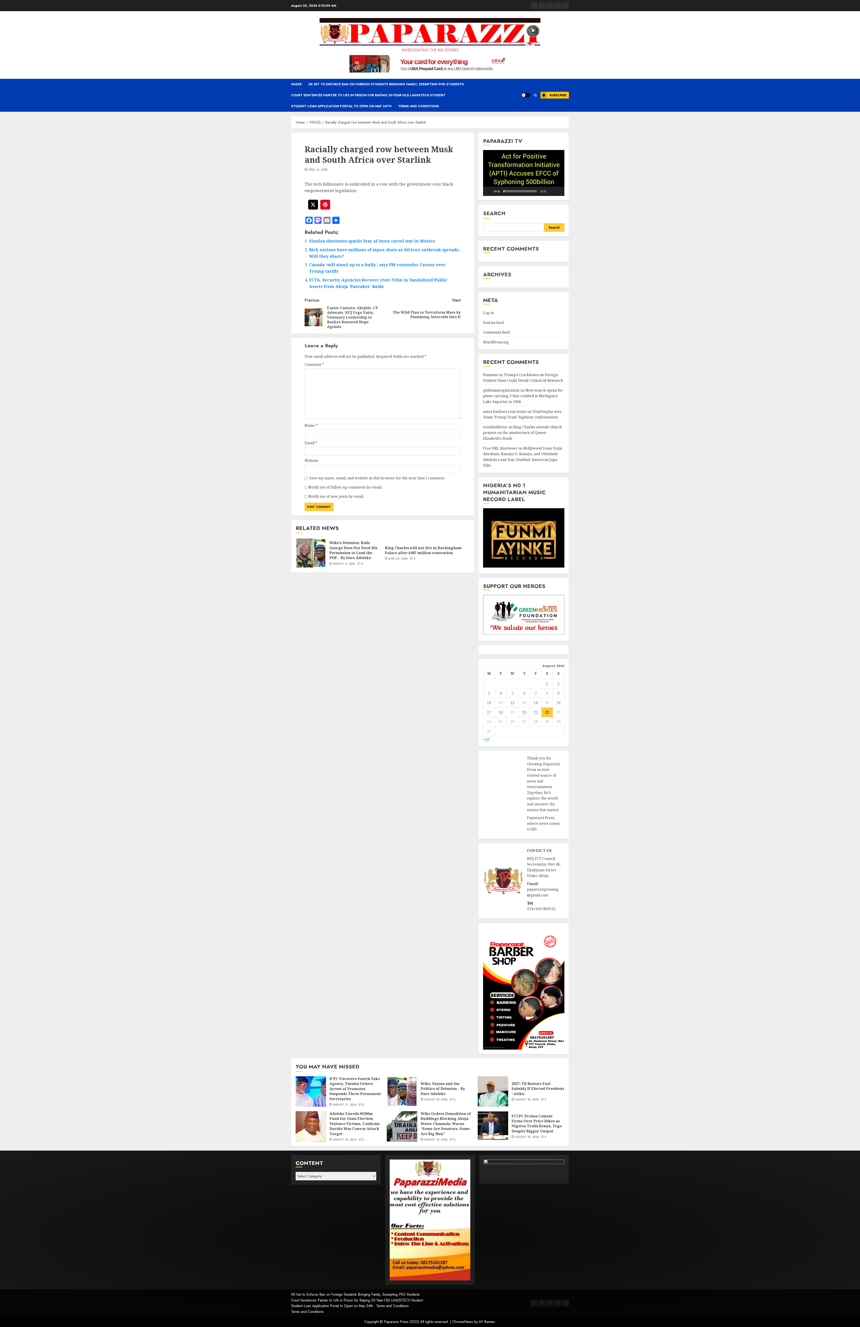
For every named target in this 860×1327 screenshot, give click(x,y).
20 (524, 712)
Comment (314, 364)
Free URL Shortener (500, 448)
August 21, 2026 (345, 1105)
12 (512, 702)
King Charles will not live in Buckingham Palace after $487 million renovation (423, 550)
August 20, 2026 (436, 1100)
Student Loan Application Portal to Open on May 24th (341, 106)
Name (311, 425)
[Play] (489, 191)
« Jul (486, 739)
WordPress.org (496, 342)
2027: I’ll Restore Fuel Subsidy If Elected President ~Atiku (538, 1088)
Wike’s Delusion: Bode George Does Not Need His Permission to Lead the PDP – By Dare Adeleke (353, 550)
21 (536, 712)
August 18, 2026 (436, 1140)
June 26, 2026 (398, 559)
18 (501, 712)
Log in (488, 312)
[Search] (535, 95)
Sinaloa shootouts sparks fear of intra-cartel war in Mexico (372, 241)
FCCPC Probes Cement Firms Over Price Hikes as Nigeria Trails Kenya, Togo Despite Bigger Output (537, 1124)
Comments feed (496, 332)
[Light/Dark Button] (525, 95)
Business (490, 374)
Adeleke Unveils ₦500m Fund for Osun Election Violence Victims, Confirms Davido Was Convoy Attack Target (354, 1123)
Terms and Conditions (418, 106)
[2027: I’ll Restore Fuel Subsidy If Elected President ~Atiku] (493, 1091)
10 (489, 702)
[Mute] (551, 191)
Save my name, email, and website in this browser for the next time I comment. (377, 478)
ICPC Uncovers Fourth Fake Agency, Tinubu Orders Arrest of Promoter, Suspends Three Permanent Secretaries (355, 1088)
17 (489, 712)
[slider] (520, 191)
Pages (296, 84)
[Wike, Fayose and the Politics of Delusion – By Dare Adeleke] (402, 1091)
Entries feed (493, 322)
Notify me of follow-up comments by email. (345, 487)
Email (311, 442)
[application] (523, 173)
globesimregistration (501, 390)
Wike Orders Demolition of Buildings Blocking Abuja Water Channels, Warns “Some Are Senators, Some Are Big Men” (446, 1123)
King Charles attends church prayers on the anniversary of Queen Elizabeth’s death (522, 432)
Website (311, 460)
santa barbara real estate (504, 411)
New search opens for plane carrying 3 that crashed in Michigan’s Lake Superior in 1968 (523, 396)
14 (536, 702)
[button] (524, 173)
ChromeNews (462, 1321)
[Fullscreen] (558, 191)
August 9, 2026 (344, 564)
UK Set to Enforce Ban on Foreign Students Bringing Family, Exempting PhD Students (386, 84)
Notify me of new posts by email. (336, 496)
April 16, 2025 (318, 170)
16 (559, 702)
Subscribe (558, 95)
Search (494, 213)
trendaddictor (495, 426)
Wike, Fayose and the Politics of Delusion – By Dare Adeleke (443, 1088)
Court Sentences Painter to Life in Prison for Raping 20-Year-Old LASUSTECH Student (368, 95)
